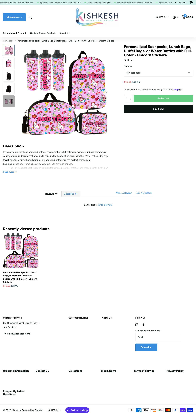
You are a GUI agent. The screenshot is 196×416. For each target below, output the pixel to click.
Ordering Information (16, 370)
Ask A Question (144, 193)
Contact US (42, 370)
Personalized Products (15, 33)
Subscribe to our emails (147, 330)
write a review (105, 204)
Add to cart (163, 98)
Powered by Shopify (32, 410)
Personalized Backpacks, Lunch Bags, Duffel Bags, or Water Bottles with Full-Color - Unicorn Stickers (20, 277)
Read (8, 172)
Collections (75, 370)
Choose (128, 66)
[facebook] (143, 324)
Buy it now (158, 109)
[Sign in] (175, 17)
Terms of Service (144, 370)
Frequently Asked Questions (13, 392)
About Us (64, 33)
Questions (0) (70, 193)
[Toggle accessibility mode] (191, 3)
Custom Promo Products (43, 33)
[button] (131, 96)
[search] (30, 17)
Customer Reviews (78, 317)
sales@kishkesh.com (18, 333)
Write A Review (124, 193)
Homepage (8, 41)
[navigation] (9, 50)
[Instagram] (136, 324)
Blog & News (108, 370)
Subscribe (146, 347)
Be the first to (98, 204)
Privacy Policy (175, 370)
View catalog (14, 17)
